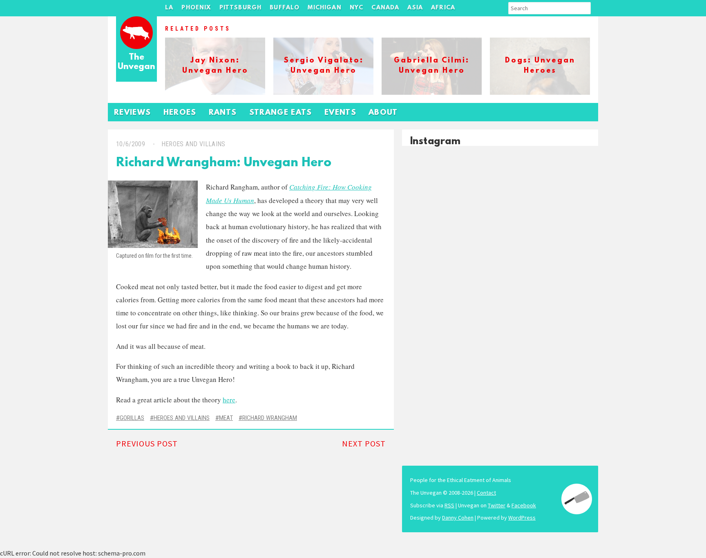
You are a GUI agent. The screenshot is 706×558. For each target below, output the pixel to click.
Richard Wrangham (269, 418)
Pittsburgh (240, 7)
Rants (223, 113)
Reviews (132, 113)
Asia (415, 7)
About (383, 113)
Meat (226, 418)
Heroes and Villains (193, 144)
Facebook (524, 505)
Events (340, 113)
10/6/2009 (130, 144)
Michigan (324, 7)
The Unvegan (136, 62)
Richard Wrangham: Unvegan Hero (223, 163)
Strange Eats (280, 113)
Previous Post (147, 443)
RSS (449, 505)
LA (169, 7)
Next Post (364, 443)
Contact (486, 492)
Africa (443, 7)
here (229, 399)
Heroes (180, 113)
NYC (357, 7)
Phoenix (196, 7)
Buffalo (284, 7)
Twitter (496, 505)
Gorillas (132, 418)
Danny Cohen (458, 517)
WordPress (522, 517)
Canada (385, 7)
